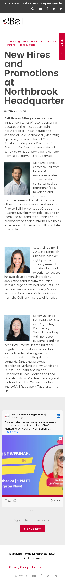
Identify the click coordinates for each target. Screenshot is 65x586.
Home (8, 41)
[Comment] (14, 501)
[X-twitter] (54, 8)
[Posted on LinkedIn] (58, 416)
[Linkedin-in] (60, 8)
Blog (17, 41)
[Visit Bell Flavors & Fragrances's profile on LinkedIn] (7, 416)
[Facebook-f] (47, 8)
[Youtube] (40, 8)
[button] (32, 9)
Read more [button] (11, 431)
